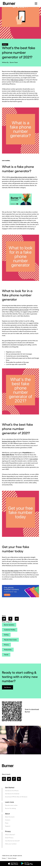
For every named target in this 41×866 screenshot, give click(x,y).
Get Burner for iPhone (12, 790)
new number (34, 459)
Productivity (8, 649)
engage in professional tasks (12, 220)
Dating (6, 634)
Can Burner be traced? (12, 841)
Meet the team (10, 817)
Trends (6, 654)
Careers (7, 820)
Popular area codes (11, 805)
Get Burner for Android (12, 793)
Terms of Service (12, 858)
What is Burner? (10, 834)
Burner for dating (10, 808)
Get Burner (7, 687)
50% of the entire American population (26, 71)
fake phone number (17, 80)
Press (6, 823)
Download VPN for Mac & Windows (16, 797)
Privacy (6, 644)
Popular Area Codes (10, 640)
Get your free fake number (10, 570)
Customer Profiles (9, 630)
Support (7, 826)
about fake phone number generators (23, 177)
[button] (36, 3)
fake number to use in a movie (18, 309)
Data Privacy (9, 837)
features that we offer (9, 441)
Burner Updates (9, 625)
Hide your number (11, 844)
